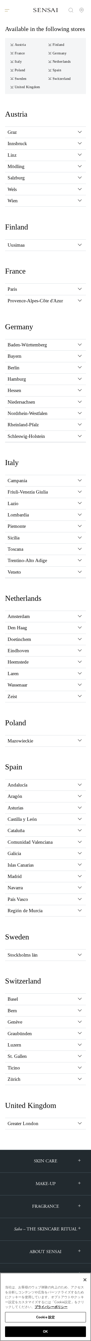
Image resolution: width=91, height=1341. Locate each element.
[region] (45, 1307)
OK (45, 1331)
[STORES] (82, 10)
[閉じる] (84, 1279)
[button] (45, 132)
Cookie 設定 (45, 1317)
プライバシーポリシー (51, 1307)
